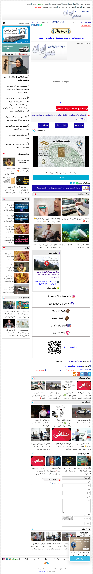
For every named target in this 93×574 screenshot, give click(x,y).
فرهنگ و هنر (72, 7)
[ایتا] (74, 374)
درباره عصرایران (67, 559)
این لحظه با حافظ (58, 311)
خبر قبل (45, 125)
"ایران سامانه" (42, 571)
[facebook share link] (35, 25)
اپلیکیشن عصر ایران (70, 347)
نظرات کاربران (61, 125)
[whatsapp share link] (41, 25)
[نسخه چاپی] (53, 22)
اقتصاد (29, 4)
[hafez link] (61, 31)
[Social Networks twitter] (74, 183)
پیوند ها (47, 4)
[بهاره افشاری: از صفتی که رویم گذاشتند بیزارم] (15, 65)
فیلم (50, 7)
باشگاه (73, 366)
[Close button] (89, 535)
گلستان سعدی (57, 318)
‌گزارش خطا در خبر (86, 25)
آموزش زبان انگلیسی (59, 325)
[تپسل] (34, 130)
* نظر (88, 497)
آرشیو (75, 4)
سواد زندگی (40, 4)
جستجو (71, 4)
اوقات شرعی (53, 4)
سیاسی (34, 4)
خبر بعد (78, 125)
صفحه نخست (88, 22)
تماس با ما (80, 4)
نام (89, 482)
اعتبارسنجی (57, 483)
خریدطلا (61, 177)
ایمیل (88, 489)
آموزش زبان (38, 7)
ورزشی (83, 7)
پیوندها (43, 559)
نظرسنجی (65, 4)
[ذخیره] (57, 22)
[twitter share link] (32, 25)
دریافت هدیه (80, 558)
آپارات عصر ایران (59, 332)
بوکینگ (51, 483)
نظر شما (87, 478)
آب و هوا (59, 4)
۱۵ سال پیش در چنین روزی (59, 303)
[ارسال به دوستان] (55, 22)
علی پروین (67, 366)
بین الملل (78, 7)
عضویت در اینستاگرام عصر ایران (59, 296)
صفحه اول (87, 4)
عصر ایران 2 (45, 7)
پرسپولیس (79, 366)
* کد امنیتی (87, 515)
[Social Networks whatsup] (77, 183)
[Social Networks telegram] (71, 183)
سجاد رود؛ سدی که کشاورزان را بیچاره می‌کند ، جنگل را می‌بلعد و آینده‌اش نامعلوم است (47, 274)
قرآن (59, 7)
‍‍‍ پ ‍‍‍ (61, 22)
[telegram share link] (38, 25)
